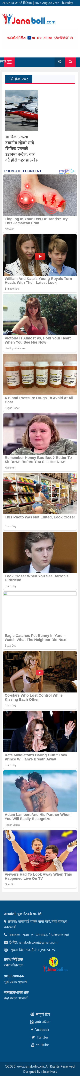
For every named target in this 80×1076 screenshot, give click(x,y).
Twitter (42, 1037)
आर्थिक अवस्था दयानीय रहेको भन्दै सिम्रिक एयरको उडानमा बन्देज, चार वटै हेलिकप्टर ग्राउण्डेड (21, 149)
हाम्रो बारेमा (42, 1022)
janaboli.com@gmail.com (38, 942)
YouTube (42, 1045)
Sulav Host (49, 1072)
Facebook (42, 1030)
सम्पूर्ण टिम (43, 1015)
